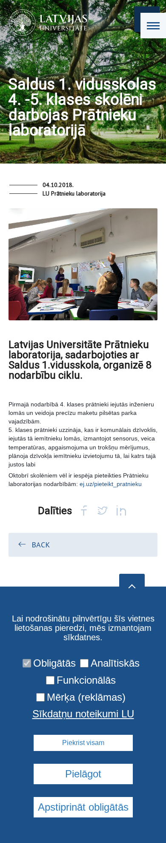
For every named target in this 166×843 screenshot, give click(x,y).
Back (40, 545)
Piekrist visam (83, 742)
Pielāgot (83, 774)
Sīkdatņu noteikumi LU (83, 714)
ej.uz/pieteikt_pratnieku (111, 483)
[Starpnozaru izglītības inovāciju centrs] (45, 22)
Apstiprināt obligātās (83, 807)
